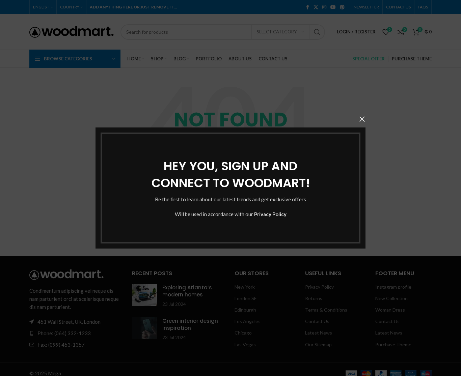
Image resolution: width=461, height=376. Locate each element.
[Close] (362, 119)
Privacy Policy (270, 214)
